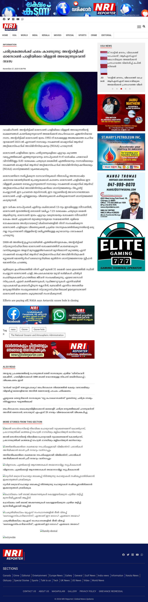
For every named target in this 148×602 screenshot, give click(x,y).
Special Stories (21, 580)
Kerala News (132, 575)
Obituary (7, 580)
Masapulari (58, 591)
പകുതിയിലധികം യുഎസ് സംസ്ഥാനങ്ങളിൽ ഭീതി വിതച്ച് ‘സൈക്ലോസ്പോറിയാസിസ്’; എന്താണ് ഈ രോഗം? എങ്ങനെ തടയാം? (41, 523)
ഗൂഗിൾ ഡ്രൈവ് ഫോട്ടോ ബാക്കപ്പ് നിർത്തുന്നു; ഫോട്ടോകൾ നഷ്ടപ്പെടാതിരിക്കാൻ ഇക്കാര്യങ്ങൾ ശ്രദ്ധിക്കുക (47, 486)
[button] (112, 89)
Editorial (106, 35)
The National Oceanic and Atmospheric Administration (37, 335)
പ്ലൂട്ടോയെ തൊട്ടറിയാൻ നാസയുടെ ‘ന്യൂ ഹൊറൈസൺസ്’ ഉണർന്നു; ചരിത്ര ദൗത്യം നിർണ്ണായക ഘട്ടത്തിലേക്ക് (47, 400)
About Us (44, 591)
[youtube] (17, 19)
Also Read (9, 366)
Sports (82, 35)
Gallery (68, 575)
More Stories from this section (22, 422)
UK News (65, 580)
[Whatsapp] (22, 19)
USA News (106, 46)
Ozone (25, 329)
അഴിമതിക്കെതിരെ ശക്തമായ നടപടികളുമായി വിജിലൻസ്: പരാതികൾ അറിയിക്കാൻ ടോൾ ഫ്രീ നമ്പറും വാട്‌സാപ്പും (42, 457)
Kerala (45, 35)
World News (98, 580)
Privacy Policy (88, 591)
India (34, 35)
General (78, 575)
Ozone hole (39, 329)
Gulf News (90, 575)
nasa (13, 329)
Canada (7, 575)
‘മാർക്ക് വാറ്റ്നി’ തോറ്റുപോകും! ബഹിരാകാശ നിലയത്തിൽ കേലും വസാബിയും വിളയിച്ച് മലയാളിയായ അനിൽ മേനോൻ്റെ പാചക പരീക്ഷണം (46, 389)
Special (70, 35)
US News (76, 580)
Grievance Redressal (111, 591)
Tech (55, 580)
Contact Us (29, 591)
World (24, 35)
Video (86, 580)
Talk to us (46, 580)
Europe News (56, 575)
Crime (94, 35)
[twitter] (9, 19)
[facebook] (4, 19)
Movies (57, 35)
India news (103, 575)
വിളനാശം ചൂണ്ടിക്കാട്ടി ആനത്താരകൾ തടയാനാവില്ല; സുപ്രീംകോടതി (41, 470)
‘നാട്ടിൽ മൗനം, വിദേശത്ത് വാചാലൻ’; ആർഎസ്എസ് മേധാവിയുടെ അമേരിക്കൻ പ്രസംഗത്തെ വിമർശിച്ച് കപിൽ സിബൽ (121, 82)
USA (14, 35)
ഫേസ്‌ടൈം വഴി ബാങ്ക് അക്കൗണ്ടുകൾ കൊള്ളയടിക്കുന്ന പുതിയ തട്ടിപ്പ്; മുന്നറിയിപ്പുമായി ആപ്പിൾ (42, 504)
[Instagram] (13, 19)
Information (9, 44)
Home (5, 35)
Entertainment (40, 575)
